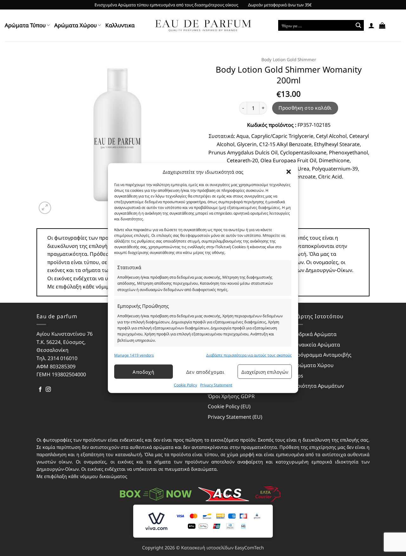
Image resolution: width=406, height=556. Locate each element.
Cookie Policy (185, 385)
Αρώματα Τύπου (25, 25)
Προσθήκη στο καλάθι (305, 107)
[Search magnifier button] (358, 25)
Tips (298, 375)
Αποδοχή (143, 372)
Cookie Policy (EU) (229, 406)
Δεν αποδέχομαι (205, 372)
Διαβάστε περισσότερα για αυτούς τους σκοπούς (249, 355)
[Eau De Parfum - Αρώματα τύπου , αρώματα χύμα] (203, 25)
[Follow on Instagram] (48, 389)
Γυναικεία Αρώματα (316, 344)
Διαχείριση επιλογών (264, 372)
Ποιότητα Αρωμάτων (318, 385)
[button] (288, 172)
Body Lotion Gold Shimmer (288, 59)
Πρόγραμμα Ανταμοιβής (322, 354)
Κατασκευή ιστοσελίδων (207, 548)
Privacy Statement (216, 385)
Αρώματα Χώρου (75, 25)
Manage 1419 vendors (134, 355)
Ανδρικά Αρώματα (315, 334)
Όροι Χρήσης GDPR (231, 396)
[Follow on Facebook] (40, 389)
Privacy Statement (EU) (235, 416)
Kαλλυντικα (120, 25)
